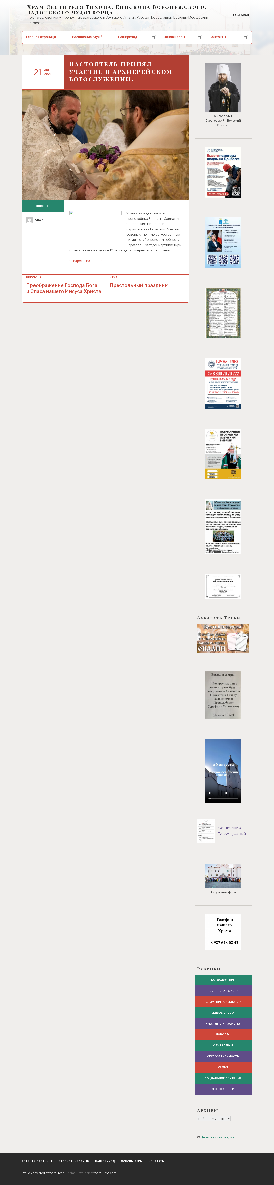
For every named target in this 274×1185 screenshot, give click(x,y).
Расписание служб (87, 37)
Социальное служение (223, 1078)
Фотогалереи (223, 1089)
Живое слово (223, 1012)
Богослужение (223, 979)
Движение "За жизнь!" (223, 1001)
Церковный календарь (218, 1137)
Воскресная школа (223, 990)
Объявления (223, 1045)
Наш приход (127, 37)
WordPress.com (105, 1173)
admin (38, 220)
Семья (223, 1067)
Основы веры (174, 37)
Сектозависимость (223, 1056)
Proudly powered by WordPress (43, 1173)
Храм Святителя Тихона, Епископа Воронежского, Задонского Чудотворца (117, 9)
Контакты (218, 37)
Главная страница (41, 37)
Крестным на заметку (223, 1023)
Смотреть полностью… (87, 261)
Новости (43, 206)
